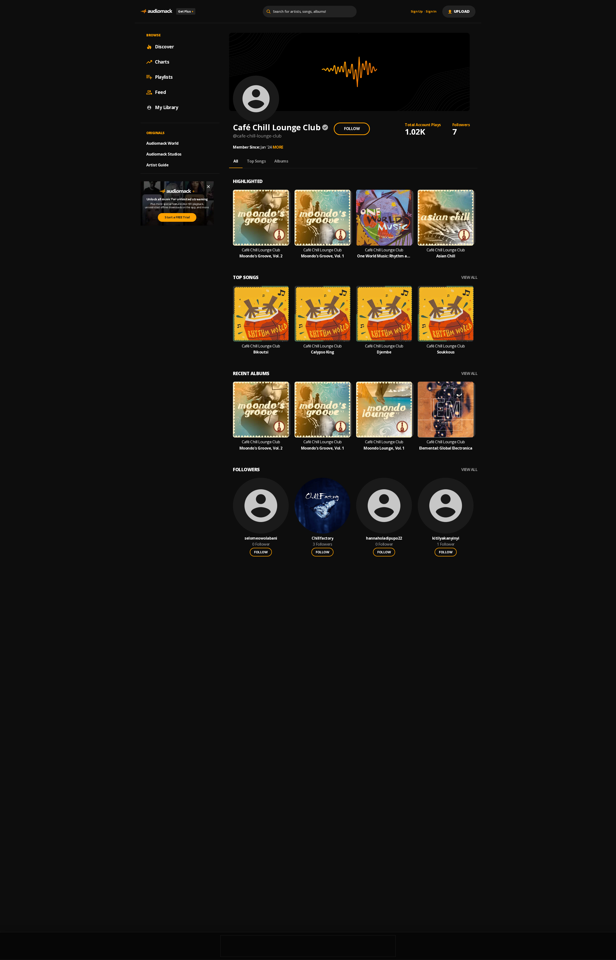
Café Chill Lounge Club (261, 250)
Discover (164, 47)
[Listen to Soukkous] (446, 314)
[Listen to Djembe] (384, 314)
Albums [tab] (281, 161)
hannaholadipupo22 (384, 538)
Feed (160, 92)
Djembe (384, 352)
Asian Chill (445, 256)
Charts (162, 62)
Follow (351, 128)
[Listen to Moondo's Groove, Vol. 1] (322, 218)
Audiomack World (162, 143)
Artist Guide (157, 165)
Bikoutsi (260, 352)
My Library (166, 107)
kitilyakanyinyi (445, 538)
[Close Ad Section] (208, 186)
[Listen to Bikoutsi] (261, 314)
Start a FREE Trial (177, 217)
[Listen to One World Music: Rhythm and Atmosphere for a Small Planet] (384, 218)
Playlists (164, 77)
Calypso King (322, 352)
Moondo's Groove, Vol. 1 (322, 256)
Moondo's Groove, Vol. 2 (260, 256)
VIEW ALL (469, 277)
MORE (278, 147)
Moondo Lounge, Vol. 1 (384, 448)
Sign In (431, 11)
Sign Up (417, 11)
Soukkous (446, 352)
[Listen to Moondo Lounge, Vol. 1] (384, 410)
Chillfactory (322, 538)
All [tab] (235, 161)
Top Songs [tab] (256, 161)
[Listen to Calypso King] (322, 314)
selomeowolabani (260, 538)
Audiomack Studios (163, 154)
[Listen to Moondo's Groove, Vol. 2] (261, 218)
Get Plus (185, 11)
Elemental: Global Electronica (445, 448)
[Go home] (156, 11)
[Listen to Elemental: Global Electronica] (446, 410)
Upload (462, 11)
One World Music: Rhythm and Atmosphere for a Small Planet (384, 256)
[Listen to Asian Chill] (446, 218)
